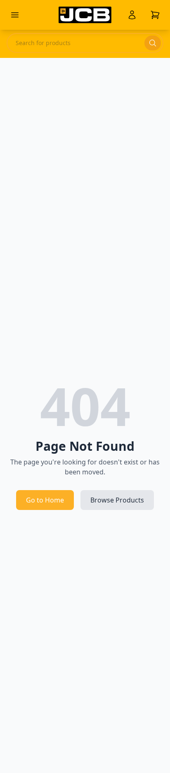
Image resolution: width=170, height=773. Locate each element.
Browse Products (117, 500)
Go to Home (45, 500)
